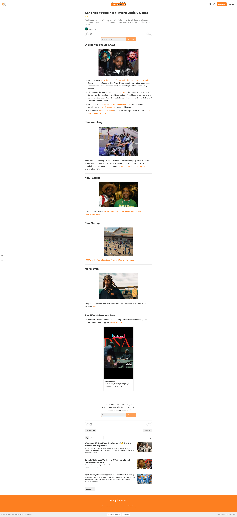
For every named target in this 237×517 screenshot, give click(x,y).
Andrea (91, 28)
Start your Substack (115, 514)
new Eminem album (108, 107)
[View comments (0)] (102, 455)
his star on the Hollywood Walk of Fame (116, 104)
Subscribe (221, 4)
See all (88, 489)
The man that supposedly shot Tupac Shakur (99, 465)
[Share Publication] (214, 4)
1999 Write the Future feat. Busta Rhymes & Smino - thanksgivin (109, 260)
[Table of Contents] (2, 258)
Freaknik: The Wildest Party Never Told (132, 166)
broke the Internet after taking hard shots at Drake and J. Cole (125, 80)
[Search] (210, 4)
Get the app (126, 514)
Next (146, 430)
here (94, 306)
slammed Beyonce (106, 110)
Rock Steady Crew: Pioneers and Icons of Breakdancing (109, 475)
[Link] (82, 44)
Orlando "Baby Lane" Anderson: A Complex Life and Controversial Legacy (107, 461)
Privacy (17, 514)
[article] (118, 448)
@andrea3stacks (110, 381)
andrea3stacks (116, 322)
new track (121, 92)
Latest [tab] (92, 438)
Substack (218, 514)
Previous (92, 430)
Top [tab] (87, 438)
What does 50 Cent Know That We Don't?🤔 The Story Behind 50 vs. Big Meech (108, 444)
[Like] (87, 34)
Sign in (231, 4)
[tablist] (94, 438)
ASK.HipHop (95, 467)
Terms (21, 514)
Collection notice (28, 514)
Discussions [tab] (99, 438)
